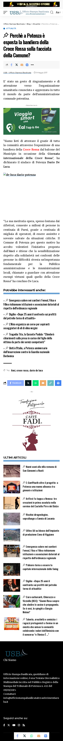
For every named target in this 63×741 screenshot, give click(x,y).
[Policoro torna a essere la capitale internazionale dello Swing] (11, 569)
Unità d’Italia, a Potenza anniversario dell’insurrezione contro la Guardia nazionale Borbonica (26, 352)
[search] (51, 12)
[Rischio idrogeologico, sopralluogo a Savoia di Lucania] (11, 519)
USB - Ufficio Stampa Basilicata (17, 72)
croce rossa (22, 370)
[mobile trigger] (6, 12)
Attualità (11, 28)
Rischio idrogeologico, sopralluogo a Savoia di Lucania (39, 516)
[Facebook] (4, 725)
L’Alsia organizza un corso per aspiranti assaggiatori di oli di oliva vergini (26, 326)
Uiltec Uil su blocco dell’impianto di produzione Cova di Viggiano (41, 532)
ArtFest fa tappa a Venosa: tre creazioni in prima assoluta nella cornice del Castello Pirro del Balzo (40, 502)
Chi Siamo (9, 660)
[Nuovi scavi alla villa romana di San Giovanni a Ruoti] (11, 471)
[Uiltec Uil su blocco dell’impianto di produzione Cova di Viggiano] (11, 535)
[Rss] (24, 725)
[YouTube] (13, 725)
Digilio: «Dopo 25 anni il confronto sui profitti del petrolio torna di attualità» (29, 316)
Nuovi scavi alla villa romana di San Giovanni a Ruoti (39, 468)
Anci (13, 370)
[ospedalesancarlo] (31, 18)
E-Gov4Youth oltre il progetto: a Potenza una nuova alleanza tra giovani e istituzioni (40, 486)
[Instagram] (19, 725)
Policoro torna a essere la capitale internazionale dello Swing (40, 567)
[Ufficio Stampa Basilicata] (29, 12)
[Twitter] (8, 725)
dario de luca (36, 370)
